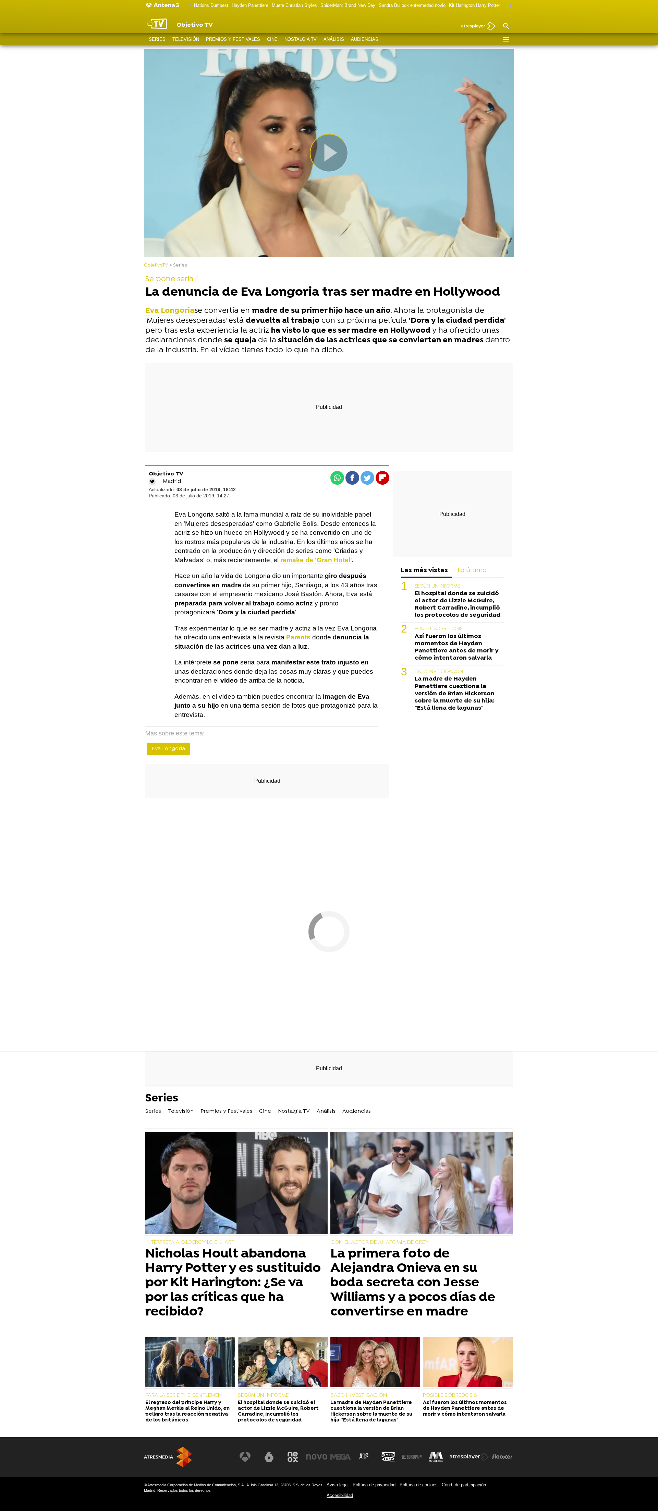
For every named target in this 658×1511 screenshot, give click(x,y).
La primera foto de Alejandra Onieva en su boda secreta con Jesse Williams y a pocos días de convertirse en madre (412, 1283)
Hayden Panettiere (250, 5)
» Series (178, 265)
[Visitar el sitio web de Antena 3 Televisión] (245, 1457)
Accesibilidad (340, 1495)
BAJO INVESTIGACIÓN (439, 672)
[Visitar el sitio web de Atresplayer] (469, 1457)
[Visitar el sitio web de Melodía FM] (436, 1457)
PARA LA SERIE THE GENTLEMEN (183, 1395)
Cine (272, 39)
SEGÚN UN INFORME (437, 586)
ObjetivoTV (156, 265)
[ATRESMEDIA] (168, 1457)
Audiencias (364, 39)
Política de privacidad (374, 1484)
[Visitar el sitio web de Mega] (340, 1457)
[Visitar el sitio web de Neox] (292, 1457)
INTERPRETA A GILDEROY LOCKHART (189, 1242)
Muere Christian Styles (294, 5)
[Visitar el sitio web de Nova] (316, 1457)
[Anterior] (188, 5)
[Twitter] (152, 481)
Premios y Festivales (233, 39)
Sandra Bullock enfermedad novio (412, 5)
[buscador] (506, 26)
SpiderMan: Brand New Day (347, 5)
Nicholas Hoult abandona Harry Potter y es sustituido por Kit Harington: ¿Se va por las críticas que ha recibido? (233, 1283)
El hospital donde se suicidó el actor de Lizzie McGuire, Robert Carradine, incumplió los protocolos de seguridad (457, 604)
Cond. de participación (464, 1484)
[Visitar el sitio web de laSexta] (269, 1457)
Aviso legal (338, 1484)
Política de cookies (419, 1484)
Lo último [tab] (472, 571)
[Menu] (506, 39)
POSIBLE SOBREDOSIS (438, 629)
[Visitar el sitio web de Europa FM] (412, 1457)
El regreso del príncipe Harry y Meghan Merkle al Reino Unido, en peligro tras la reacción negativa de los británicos (187, 1412)
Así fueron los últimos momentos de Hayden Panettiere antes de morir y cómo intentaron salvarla (456, 647)
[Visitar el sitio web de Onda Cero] (388, 1457)
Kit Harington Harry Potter (474, 5)
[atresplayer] (476, 26)
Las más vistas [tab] (424, 571)
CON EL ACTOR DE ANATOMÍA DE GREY (379, 1242)
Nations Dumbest (211, 5)
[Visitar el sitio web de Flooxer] (502, 1457)
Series (157, 39)
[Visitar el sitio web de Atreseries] (364, 1457)
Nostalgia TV (300, 39)
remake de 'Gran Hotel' (316, 560)
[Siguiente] (509, 5)
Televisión (185, 39)
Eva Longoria (168, 748)
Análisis (334, 39)
